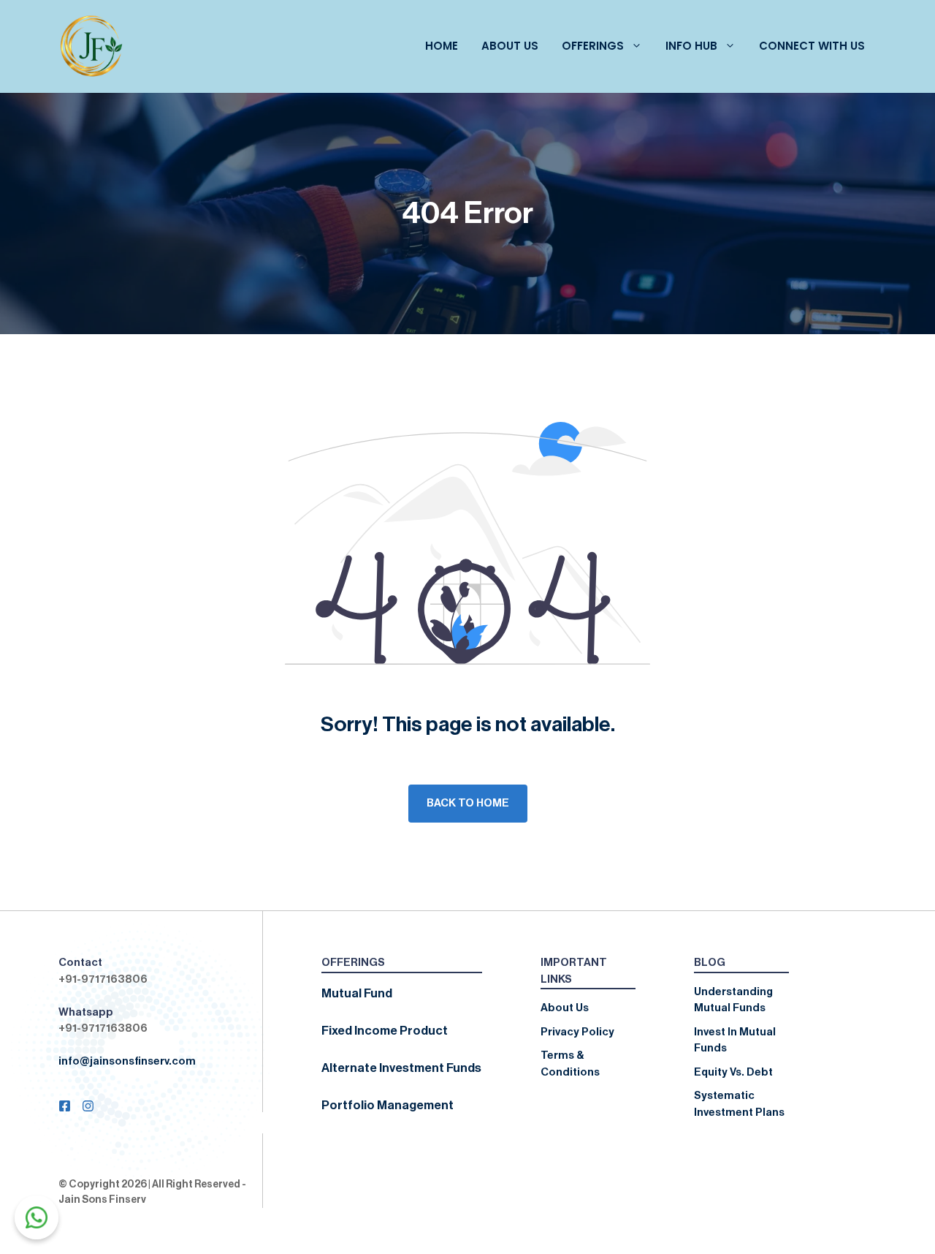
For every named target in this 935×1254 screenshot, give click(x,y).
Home (441, 45)
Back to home (468, 803)
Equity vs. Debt (733, 1072)
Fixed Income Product (384, 1030)
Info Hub (691, 45)
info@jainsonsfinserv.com (127, 1061)
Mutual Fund (356, 993)
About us (565, 1007)
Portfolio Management (387, 1105)
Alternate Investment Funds (401, 1068)
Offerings (593, 45)
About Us (509, 45)
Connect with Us (812, 45)
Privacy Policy (577, 1032)
